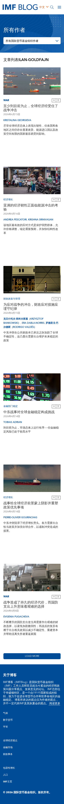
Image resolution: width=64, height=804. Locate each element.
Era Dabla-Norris (33, 323)
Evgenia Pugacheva (16, 617)
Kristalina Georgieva (17, 120)
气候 (5, 713)
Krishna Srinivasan (40, 220)
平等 (5, 727)
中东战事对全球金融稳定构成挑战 (29, 412)
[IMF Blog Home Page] (20, 6)
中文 (42, 7)
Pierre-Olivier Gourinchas (20, 517)
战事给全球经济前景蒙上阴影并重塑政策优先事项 (30, 505)
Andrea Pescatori (15, 220)
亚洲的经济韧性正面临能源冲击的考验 (30, 207)
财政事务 (8, 754)
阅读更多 (54, 703)
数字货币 (8, 720)
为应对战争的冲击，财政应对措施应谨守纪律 (30, 307)
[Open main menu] (59, 7)
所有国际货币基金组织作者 (22, 41)
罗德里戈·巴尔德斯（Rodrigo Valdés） (30, 325)
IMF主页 (7, 781)
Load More (32, 656)
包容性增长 (9, 768)
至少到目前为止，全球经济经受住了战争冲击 (30, 108)
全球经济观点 (10, 740)
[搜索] (52, 7)
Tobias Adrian (12, 422)
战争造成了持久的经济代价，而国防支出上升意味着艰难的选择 (30, 604)
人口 (5, 775)
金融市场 (8, 747)
